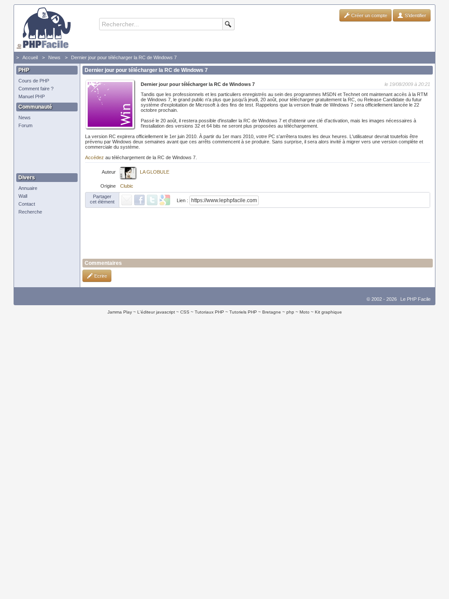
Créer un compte (368, 15)
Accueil (30, 57)
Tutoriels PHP (243, 312)
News (54, 57)
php (290, 312)
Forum (25, 125)
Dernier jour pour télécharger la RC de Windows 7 (124, 57)
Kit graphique (328, 312)
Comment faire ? (35, 88)
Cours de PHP (33, 80)
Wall (22, 196)
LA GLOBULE (154, 172)
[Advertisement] (44, 151)
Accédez (94, 157)
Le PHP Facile (415, 299)
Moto (304, 312)
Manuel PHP (31, 96)
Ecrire (100, 275)
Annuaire (27, 188)
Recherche (30, 211)
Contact (26, 204)
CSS (184, 312)
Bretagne (271, 312)
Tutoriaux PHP (209, 312)
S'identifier (414, 15)
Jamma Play (119, 312)
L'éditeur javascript (156, 312)
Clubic (126, 186)
